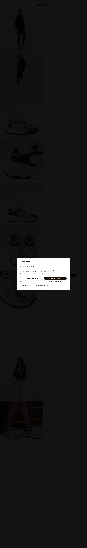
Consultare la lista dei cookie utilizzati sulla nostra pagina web (31, 284)
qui (47, 285)
